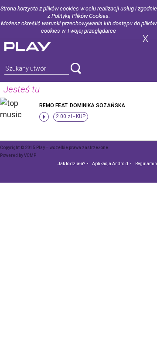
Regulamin (146, 163)
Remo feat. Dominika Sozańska (82, 105)
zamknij (145, 38)
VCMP (30, 155)
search (76, 68)
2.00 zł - (70, 116)
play (38, 45)
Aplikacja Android (110, 163)
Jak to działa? (71, 163)
